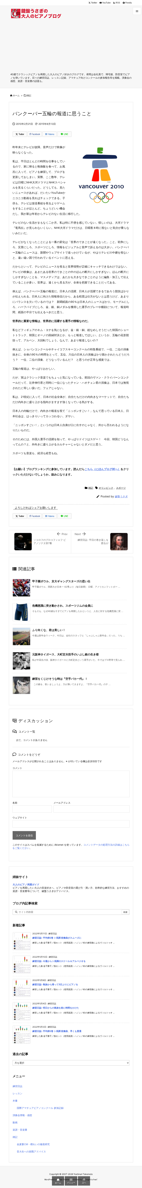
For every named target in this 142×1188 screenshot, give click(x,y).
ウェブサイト (19, 817)
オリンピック (106, 487)
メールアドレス (62, 802)
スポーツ (121, 487)
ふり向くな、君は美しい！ (48, 630)
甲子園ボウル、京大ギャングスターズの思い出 (61, 581)
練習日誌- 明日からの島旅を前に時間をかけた (55, 1007)
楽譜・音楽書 (20, 1129)
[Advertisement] (71, 46)
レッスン (17, 1093)
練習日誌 (17, 1086)
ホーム (16, 95)
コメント (17, 767)
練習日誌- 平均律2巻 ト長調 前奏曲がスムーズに (56, 937)
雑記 (29, 95)
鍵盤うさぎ (121, 496)
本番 (15, 1100)
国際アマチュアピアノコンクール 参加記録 (40, 1107)
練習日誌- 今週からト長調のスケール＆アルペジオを (59, 961)
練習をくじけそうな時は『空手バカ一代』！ (60, 678)
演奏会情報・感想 (22, 1115)
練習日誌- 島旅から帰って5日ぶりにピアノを (55, 984)
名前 (14, 802)
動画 (15, 1122)
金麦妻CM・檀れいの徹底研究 (33, 1144)
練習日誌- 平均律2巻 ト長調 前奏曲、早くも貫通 (56, 1031)
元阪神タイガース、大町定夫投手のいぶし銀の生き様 (65, 654)
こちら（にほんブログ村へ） (103, 469)
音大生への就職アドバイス (31, 1151)
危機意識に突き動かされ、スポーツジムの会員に (62, 605)
